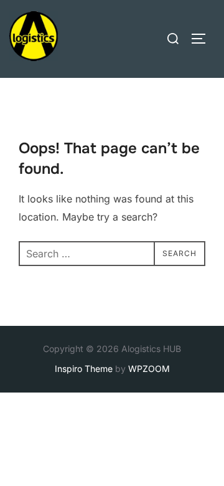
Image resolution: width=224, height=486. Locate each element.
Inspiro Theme (84, 368)
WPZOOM (149, 368)
